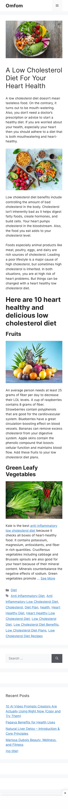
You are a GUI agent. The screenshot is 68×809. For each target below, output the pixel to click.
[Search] (57, 658)
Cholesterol (14, 607)
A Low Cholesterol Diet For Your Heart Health (34, 78)
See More (48, 578)
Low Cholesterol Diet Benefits (36, 624)
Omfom (14, 5)
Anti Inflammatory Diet (28, 596)
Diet (14, 590)
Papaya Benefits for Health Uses (30, 722)
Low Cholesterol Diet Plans (26, 630)
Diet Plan (31, 607)
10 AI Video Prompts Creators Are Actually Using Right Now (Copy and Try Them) (33, 711)
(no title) (12, 751)
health (45, 607)
